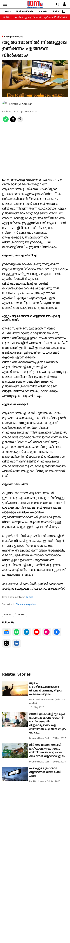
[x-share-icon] (13, 121)
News (8, 11)
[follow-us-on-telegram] (26, 632)
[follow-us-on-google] (6, 632)
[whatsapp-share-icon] (6, 121)
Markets (43, 11)
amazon (7, 614)
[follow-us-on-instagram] (46, 632)
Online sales (20, 614)
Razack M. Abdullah (20, 104)
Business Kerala (24, 11)
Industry (57, 11)
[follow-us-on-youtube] (36, 632)
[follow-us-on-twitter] (6, 643)
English (29, 597)
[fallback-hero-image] (15, 688)
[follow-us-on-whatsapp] (16, 632)
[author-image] (5, 104)
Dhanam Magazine (26, 604)
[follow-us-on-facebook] (56, 632)
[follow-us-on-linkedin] (16, 643)
